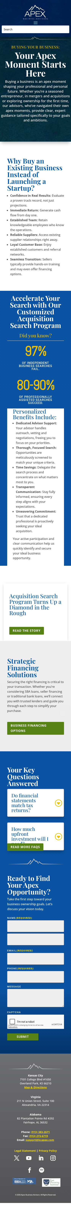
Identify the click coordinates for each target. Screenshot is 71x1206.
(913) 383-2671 (40, 1132)
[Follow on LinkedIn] (41, 1158)
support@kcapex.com (40, 1140)
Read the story (27, 631)
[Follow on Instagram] (53, 1158)
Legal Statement (25, 1150)
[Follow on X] (16, 1158)
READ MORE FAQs (25, 847)
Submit (23, 1037)
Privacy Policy (48, 1150)
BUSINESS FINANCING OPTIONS (29, 728)
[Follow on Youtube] (28, 1158)
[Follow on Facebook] (29, 1170)
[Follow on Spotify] (41, 1170)
